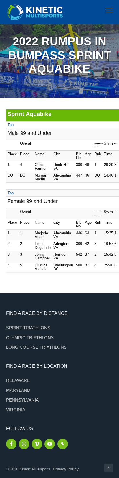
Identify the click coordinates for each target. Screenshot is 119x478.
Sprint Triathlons (28, 327)
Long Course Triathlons (36, 347)
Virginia (15, 409)
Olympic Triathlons (30, 337)
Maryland (18, 390)
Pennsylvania (22, 399)
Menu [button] (103, 10)
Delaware (18, 380)
